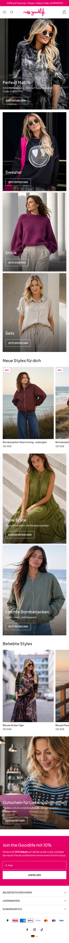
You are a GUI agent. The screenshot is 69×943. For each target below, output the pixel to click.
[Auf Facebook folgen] (27, 929)
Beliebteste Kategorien (17, 892)
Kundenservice (12, 909)
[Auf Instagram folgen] (34, 929)
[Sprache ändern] (34, 936)
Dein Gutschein (15, 820)
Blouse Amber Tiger (13, 725)
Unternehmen (11, 900)
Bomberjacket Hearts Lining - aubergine (25, 442)
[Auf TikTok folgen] (42, 929)
